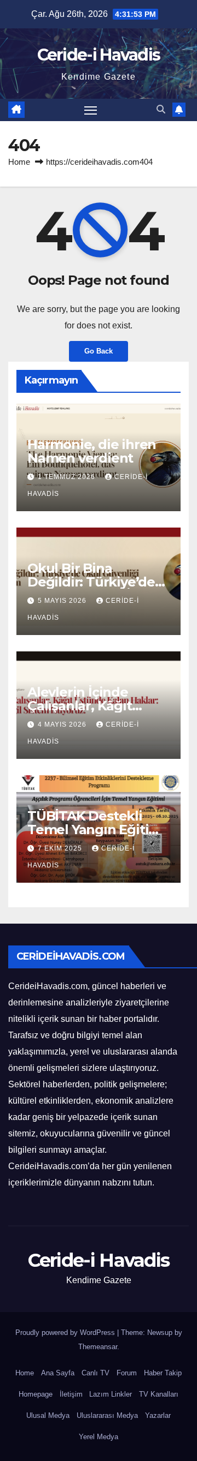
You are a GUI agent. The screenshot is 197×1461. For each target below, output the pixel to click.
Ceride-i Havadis (98, 55)
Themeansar (97, 1347)
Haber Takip (163, 1373)
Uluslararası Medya (107, 1415)
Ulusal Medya (47, 1415)
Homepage (36, 1394)
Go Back (98, 351)
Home (19, 161)
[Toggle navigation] (91, 110)
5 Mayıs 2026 (63, 600)
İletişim (71, 1394)
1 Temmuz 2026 (67, 477)
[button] (161, 109)
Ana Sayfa (57, 1373)
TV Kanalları (158, 1394)
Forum (127, 1373)
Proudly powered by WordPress (66, 1332)
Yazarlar (158, 1415)
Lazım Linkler (110, 1394)
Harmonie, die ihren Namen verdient (91, 451)
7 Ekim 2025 (61, 848)
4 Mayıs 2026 (63, 724)
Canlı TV (95, 1373)
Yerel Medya (98, 1437)
